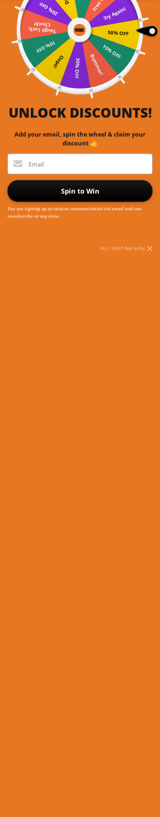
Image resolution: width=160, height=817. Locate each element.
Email (36, 164)
